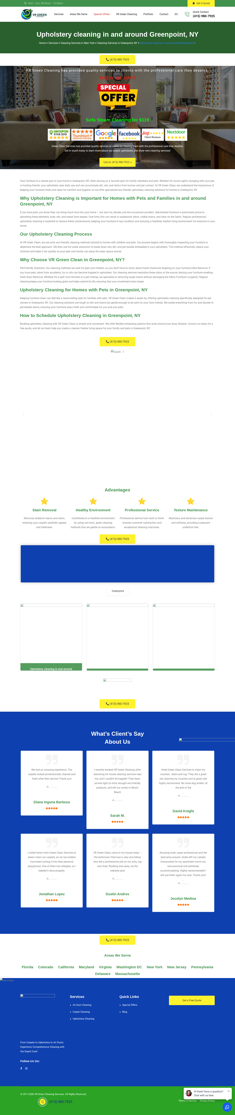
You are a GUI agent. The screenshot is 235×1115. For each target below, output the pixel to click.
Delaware (102, 974)
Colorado (45, 967)
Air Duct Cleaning (82, 1005)
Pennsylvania (202, 967)
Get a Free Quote (192, 1000)
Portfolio (148, 14)
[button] (24, 415)
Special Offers (102, 14)
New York (154, 967)
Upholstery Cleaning (83, 1018)
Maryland (86, 967)
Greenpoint (118, 590)
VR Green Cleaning (126, 14)
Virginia (105, 967)
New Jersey (176, 967)
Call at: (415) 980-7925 (116, 162)
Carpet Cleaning (81, 1011)
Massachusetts (127, 974)
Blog (124, 1011)
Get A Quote (203, 3)
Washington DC (129, 967)
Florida (27, 967)
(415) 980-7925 (204, 16)
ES (176, 14)
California (66, 967)
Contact (164, 14)
